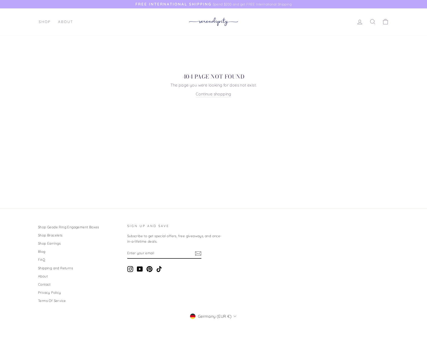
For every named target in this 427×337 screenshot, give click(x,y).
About (65, 22)
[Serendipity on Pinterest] (149, 269)
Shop (45, 22)
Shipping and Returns (55, 268)
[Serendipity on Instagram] (130, 269)
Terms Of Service (52, 300)
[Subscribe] (198, 253)
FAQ (41, 259)
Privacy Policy (49, 292)
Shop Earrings (49, 243)
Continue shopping (213, 93)
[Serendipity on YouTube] (140, 269)
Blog (41, 251)
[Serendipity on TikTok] (159, 269)
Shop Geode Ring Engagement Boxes (68, 227)
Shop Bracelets (50, 235)
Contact (44, 284)
